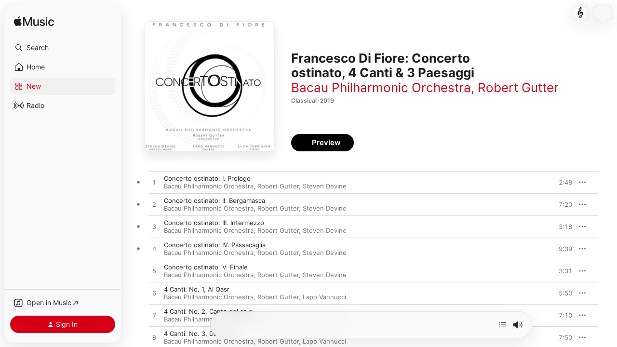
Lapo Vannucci (324, 297)
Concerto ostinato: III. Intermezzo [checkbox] (214, 223)
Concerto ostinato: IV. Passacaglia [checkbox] (215, 245)
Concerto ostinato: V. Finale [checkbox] (206, 267)
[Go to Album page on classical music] (580, 12)
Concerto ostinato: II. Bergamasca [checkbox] (214, 200)
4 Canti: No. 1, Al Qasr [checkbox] (196, 289)
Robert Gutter (518, 87)
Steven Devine (325, 186)
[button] (63, 48)
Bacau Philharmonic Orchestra (381, 87)
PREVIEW (561, 182)
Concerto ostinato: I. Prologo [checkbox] (207, 178)
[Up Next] (503, 325)
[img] (34, 21)
